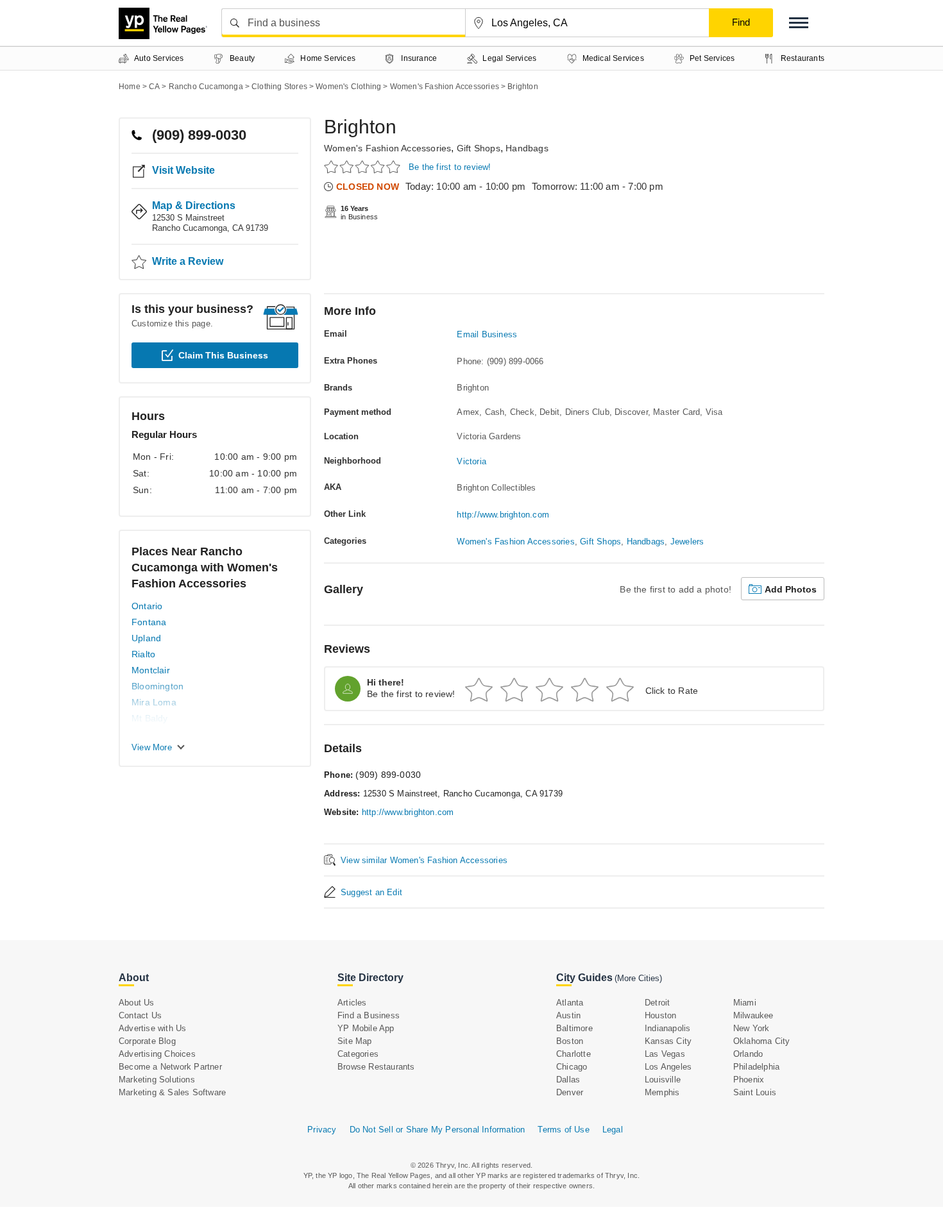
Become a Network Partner (170, 1067)
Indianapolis (667, 1028)
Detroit (657, 1002)
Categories (357, 1054)
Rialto (143, 654)
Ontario (147, 606)
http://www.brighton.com (503, 514)
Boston (569, 1041)
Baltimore (574, 1028)
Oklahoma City (761, 1041)
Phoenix (748, 1079)
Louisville (663, 1079)
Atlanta (569, 1002)
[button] (798, 22)
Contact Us (140, 1015)
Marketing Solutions (157, 1079)
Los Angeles (668, 1067)
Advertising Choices (157, 1054)
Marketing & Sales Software (172, 1092)
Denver (569, 1092)
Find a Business (368, 1015)
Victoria (471, 461)
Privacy (321, 1129)
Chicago (571, 1067)
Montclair (151, 670)
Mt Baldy (150, 718)
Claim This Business (223, 355)
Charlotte (573, 1054)
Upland (146, 638)
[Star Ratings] (364, 166)
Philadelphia (756, 1067)
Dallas (568, 1079)
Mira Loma (154, 702)
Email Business (487, 334)
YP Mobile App (366, 1028)
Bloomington (157, 686)
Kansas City (668, 1041)
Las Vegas (665, 1054)
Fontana (149, 622)
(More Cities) (638, 978)
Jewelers (687, 541)
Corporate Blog (147, 1041)
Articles (352, 1002)
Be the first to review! (450, 167)
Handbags (526, 148)
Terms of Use (563, 1129)
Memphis (662, 1092)
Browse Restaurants (376, 1067)
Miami (744, 1002)
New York (751, 1028)
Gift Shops (478, 148)
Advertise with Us (152, 1028)
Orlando (748, 1054)
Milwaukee (753, 1015)
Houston (660, 1015)
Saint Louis (754, 1092)
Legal (612, 1129)
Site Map (354, 1041)
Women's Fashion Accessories (387, 148)
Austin (568, 1015)
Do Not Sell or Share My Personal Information (437, 1129)
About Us (137, 1002)
